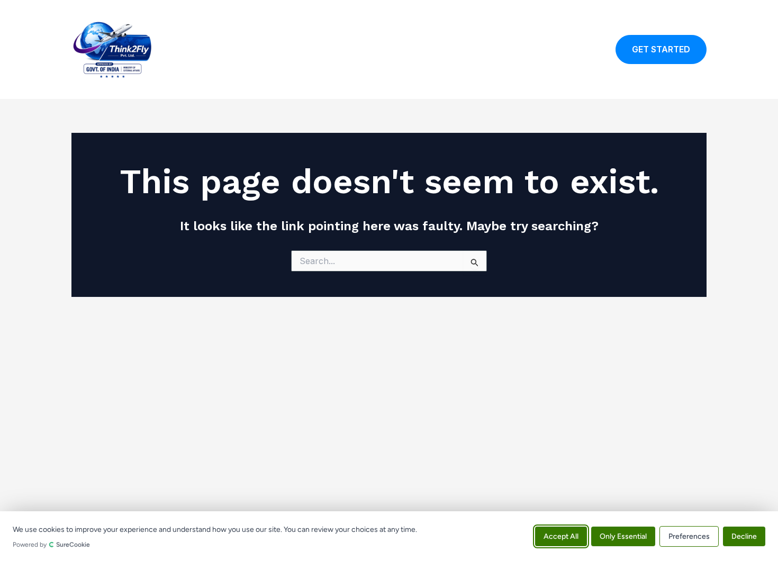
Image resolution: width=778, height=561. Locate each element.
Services (496, 49)
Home (367, 49)
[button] (661, 49)
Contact (580, 49)
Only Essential (623, 535)
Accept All (561, 535)
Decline (744, 535)
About (449, 49)
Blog (539, 49)
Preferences (689, 535)
